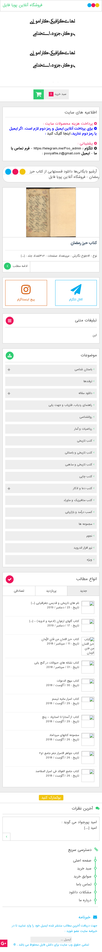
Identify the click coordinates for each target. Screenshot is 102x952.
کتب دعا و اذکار (82, 488)
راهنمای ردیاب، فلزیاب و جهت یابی (70, 405)
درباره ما (85, 900)
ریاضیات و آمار (83, 429)
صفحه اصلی (82, 860)
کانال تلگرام (76, 299)
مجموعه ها (85, 524)
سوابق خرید (82, 876)
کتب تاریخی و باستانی (78, 452)
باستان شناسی (83, 369)
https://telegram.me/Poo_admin (57, 148)
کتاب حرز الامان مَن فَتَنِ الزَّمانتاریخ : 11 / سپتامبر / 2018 (60, 641)
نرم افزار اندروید (83, 548)
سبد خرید (84, 868)
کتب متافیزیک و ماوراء (78, 500)
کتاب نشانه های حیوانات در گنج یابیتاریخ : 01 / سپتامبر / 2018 (56, 665)
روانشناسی (85, 417)
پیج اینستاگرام (26, 299)
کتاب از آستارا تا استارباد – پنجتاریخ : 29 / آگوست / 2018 (60, 719)
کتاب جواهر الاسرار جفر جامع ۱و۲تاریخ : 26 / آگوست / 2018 (59, 755)
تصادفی (19, 590)
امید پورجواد (87, 822)
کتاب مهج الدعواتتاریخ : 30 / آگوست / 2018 (62, 683)
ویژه (89, 560)
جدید (83, 590)
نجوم (89, 536)
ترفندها (87, 381)
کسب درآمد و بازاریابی (78, 512)
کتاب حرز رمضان (84, 243)
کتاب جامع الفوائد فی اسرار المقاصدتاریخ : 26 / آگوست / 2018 (57, 773)
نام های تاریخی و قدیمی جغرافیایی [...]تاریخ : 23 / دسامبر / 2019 (55, 605)
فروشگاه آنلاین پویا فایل (22, 5)
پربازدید (51, 590)
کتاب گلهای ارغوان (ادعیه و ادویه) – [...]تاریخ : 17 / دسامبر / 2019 (54, 623)
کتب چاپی (85, 476)
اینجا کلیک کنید (58, 133)
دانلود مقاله (85, 393)
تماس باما (83, 884)
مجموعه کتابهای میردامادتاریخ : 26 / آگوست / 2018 (62, 737)
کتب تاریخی (84, 441)
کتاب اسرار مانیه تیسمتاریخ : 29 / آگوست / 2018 (62, 701)
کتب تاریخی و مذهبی (78, 464)
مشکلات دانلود (80, 892)
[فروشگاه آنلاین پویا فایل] (51, 48)
